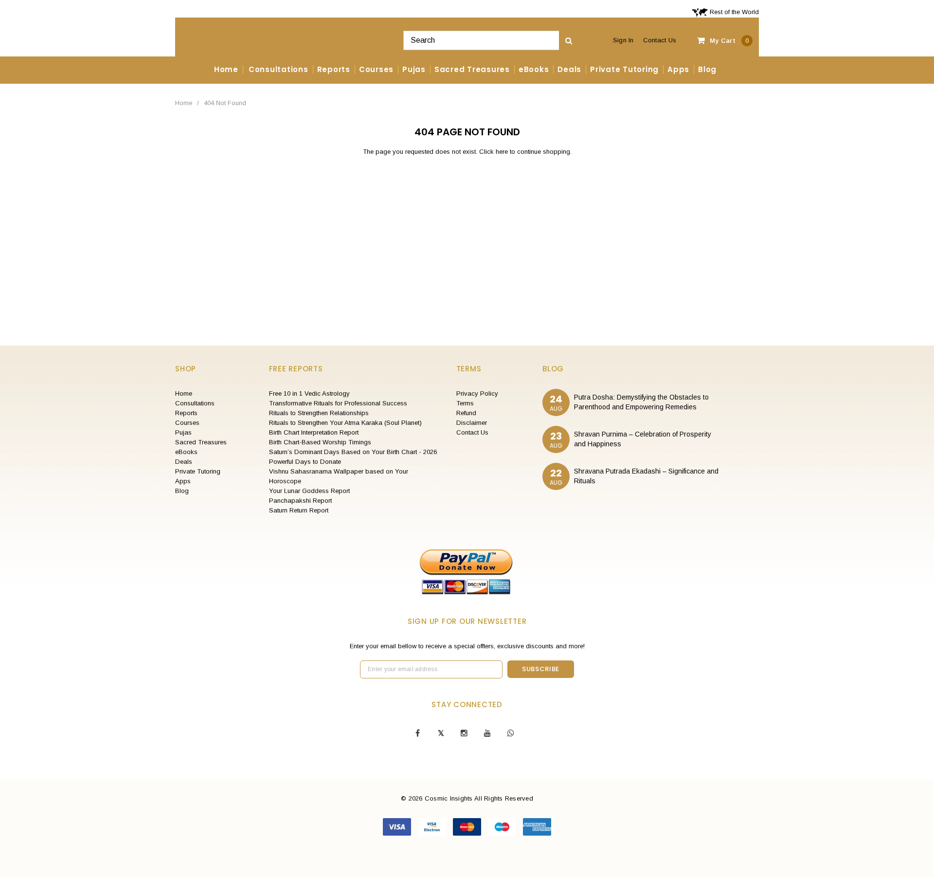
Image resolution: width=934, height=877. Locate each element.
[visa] (398, 826)
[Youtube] (487, 733)
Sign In (623, 40)
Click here (494, 151)
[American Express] (537, 826)
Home (183, 103)
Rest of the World (733, 12)
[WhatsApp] (511, 733)
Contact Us (660, 40)
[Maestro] (503, 826)
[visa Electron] (433, 826)
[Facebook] (417, 733)
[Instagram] (464, 733)
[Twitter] (440, 733)
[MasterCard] (468, 826)
